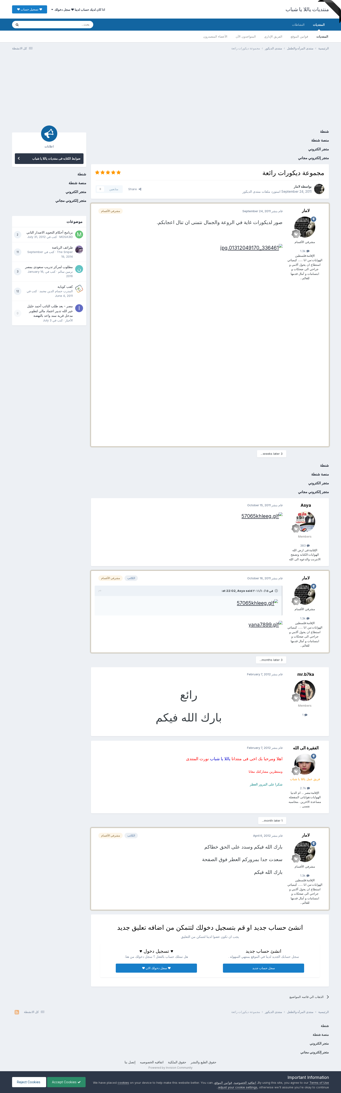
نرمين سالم (65, 271)
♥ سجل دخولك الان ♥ (156, 968)
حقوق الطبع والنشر (203, 1062)
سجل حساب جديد (263, 968)
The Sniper (65, 252)
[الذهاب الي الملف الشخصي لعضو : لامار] (319, 189)
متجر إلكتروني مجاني (313, 158)
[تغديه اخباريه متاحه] (17, 1012)
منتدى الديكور (251, 191)
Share (133, 189)
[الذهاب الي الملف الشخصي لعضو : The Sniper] (79, 249)
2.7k (303, 788)
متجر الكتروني (318, 149)
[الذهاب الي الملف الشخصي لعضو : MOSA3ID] (79, 234)
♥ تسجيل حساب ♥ (29, 9)
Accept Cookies (64, 1082)
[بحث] (17, 24)
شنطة (324, 131)
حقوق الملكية (177, 1062)
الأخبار (69, 320)
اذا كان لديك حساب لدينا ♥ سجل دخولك (79, 9)
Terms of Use (319, 1082)
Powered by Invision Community (170, 1067)
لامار (297, 186)
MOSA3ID (66, 237)
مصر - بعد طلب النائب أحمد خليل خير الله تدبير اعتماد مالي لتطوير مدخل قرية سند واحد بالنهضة (50, 310)
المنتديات (319, 24)
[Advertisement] (170, 90)
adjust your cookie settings (237, 1087)
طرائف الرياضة (62, 247)
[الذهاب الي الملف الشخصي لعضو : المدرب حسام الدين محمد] (79, 289)
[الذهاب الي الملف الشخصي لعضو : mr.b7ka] (304, 690)
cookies (123, 1082)
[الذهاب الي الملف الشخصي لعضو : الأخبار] (79, 308)
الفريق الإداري (273, 36)
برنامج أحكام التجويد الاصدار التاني (49, 232)
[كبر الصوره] (251, 247)
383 (303, 545)
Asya (306, 505)
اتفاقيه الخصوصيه (152, 1062)
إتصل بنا (130, 1062)
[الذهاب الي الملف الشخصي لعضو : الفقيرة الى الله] (304, 764)
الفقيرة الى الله (306, 747)
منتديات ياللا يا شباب (307, 9)
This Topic (36, 24)
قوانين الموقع (299, 36)
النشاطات (298, 24)
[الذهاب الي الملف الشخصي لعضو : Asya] (304, 521)
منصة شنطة (320, 140)
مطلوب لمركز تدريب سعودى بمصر (49, 267)
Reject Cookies (29, 1082)
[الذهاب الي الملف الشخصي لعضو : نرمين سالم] (79, 269)
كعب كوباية (65, 286)
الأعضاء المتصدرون (215, 36)
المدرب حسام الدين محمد (56, 291)
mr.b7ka (305, 674)
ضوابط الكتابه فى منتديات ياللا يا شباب (56, 158)
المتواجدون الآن (246, 36)
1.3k (303, 251)
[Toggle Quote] (276, 591)
